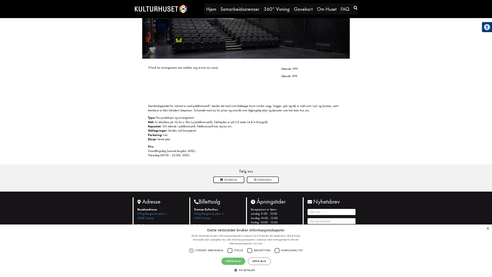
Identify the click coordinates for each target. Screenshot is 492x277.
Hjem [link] (211, 9)
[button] (263, 180)
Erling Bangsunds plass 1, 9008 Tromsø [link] (152, 216)
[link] (487, 27)
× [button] (487, 228)
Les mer (258, 243)
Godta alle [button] (233, 261)
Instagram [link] (264, 179)
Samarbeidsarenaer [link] (239, 9)
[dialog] (246, 250)
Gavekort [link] (303, 9)
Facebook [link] (230, 179)
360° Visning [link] (277, 9)
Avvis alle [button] (259, 261)
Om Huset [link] (327, 9)
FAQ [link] (345, 9)
